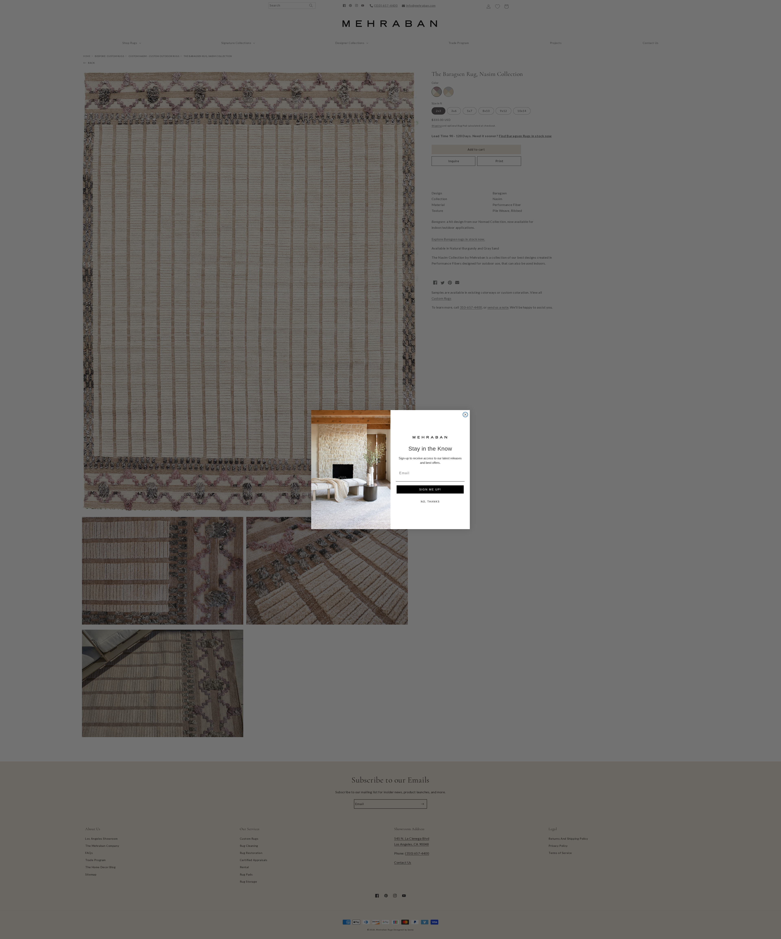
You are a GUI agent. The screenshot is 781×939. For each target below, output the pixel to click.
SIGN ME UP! (430, 489)
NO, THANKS (430, 501)
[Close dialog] (465, 414)
